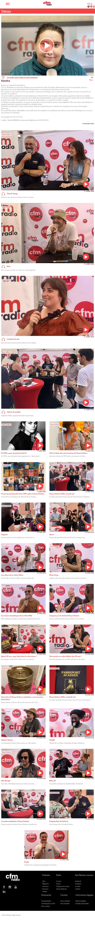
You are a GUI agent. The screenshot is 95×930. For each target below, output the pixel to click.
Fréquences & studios (63, 886)
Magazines (45, 884)
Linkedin (77, 889)
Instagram (78, 884)
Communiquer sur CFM (48, 903)
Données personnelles (82, 903)
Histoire (58, 881)
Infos (43, 881)
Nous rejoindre (64, 903)
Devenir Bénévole (61, 889)
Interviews (45, 886)
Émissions (45, 889)
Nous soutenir (45, 906)
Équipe (58, 884)
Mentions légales (81, 901)
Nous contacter (65, 901)
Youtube (77, 886)
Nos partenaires (46, 901)
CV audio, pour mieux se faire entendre (22, 77)
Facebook (78, 881)
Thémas (6, 11)
